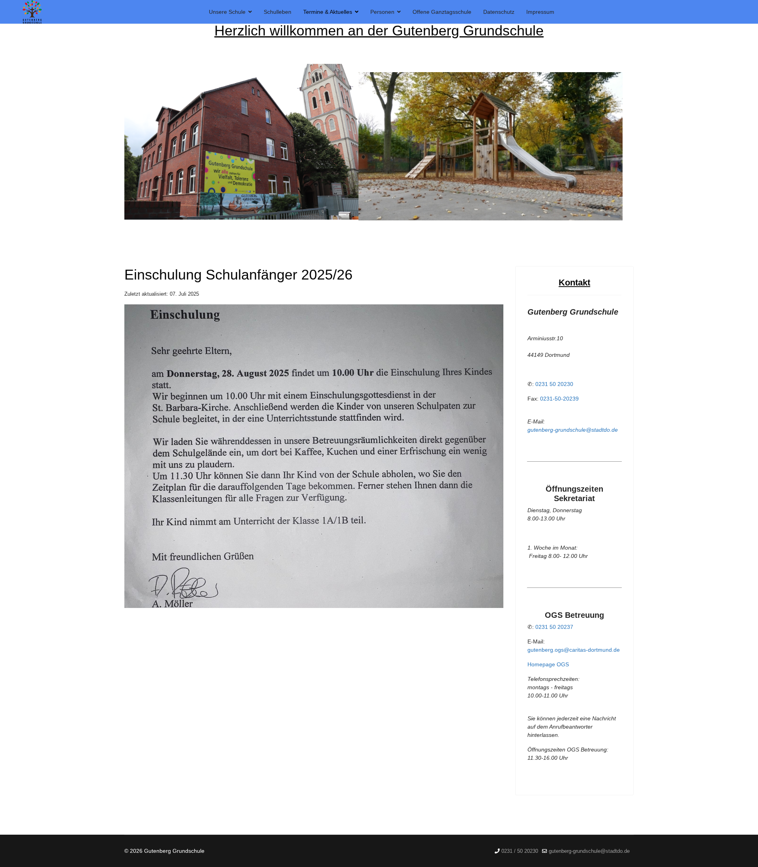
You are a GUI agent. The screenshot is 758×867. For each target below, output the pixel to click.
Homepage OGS (548, 664)
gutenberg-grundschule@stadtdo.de (572, 430)
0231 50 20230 (554, 384)
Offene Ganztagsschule (442, 12)
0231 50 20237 (554, 627)
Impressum (540, 12)
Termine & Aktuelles (327, 12)
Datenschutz (498, 12)
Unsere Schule (227, 12)
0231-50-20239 (559, 398)
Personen (382, 12)
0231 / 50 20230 (519, 851)
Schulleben (277, 12)
